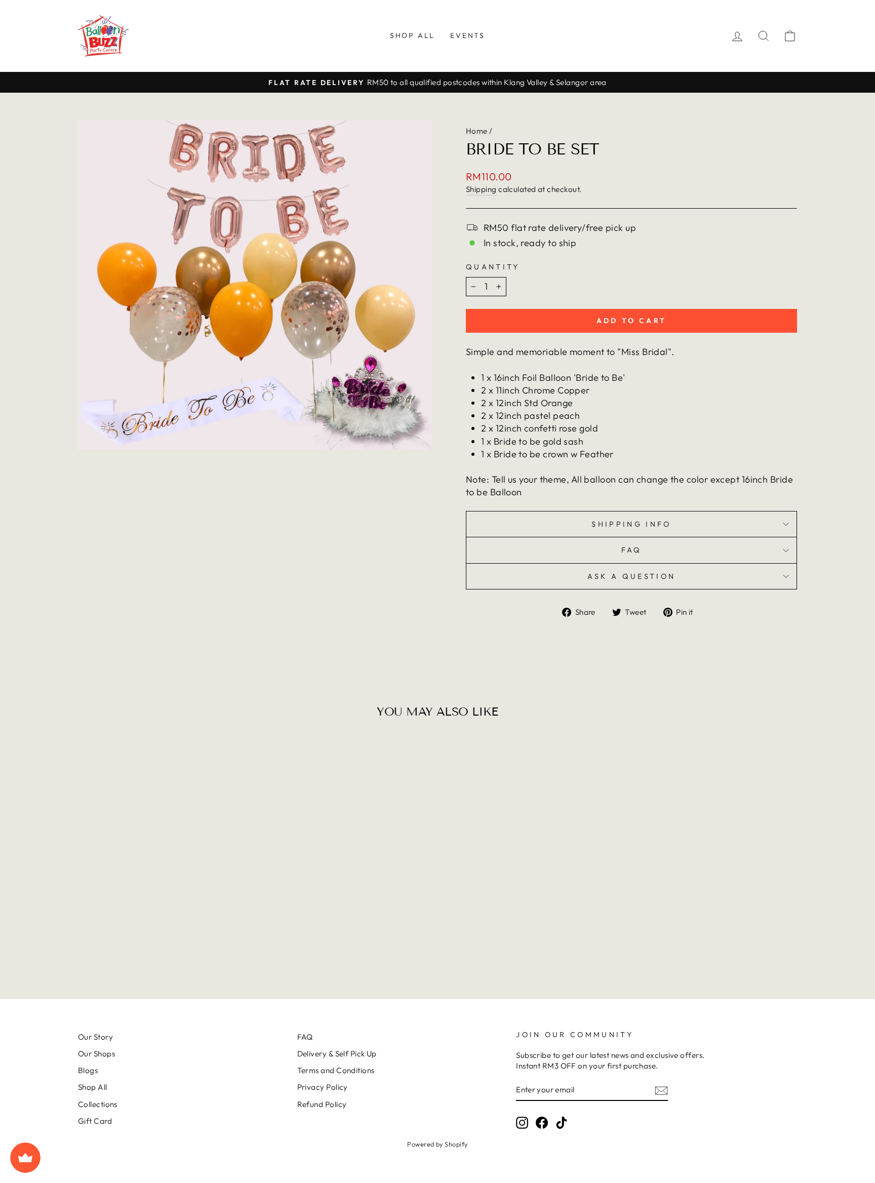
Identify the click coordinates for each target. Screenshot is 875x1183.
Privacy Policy (322, 1087)
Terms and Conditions (336, 1070)
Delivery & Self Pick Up (337, 1053)
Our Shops (96, 1053)
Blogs (88, 1070)
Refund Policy (322, 1104)
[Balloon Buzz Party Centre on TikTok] (561, 1122)
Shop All (412, 35)
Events (467, 35)
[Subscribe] (661, 1090)
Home (477, 131)
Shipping (481, 189)
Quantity (493, 266)
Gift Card (95, 1121)
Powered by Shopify (437, 1144)
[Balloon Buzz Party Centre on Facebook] (542, 1122)
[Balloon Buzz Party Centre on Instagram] (522, 1122)
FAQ (631, 550)
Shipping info (631, 524)
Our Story (95, 1037)
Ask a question (631, 576)
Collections (97, 1104)
